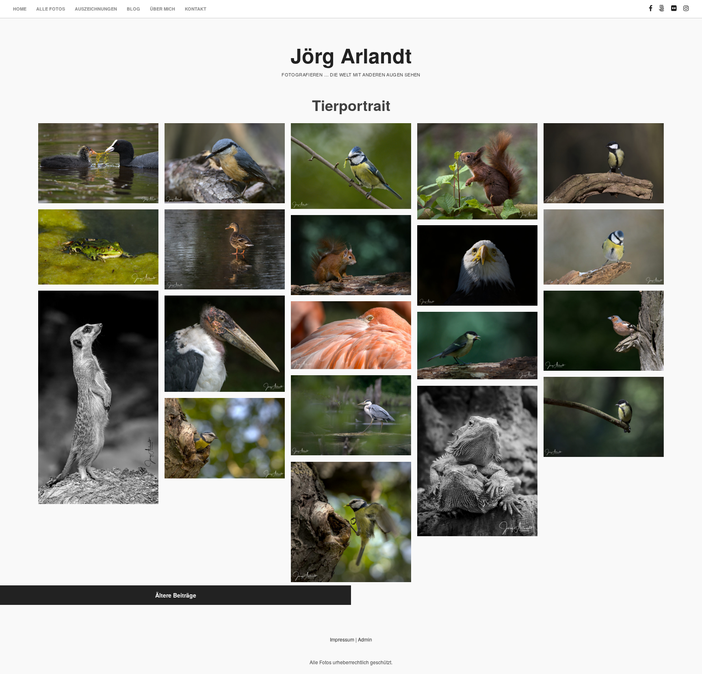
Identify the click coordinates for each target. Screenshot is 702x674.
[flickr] (674, 4)
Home (19, 9)
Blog (133, 9)
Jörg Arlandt (351, 55)
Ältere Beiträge (175, 595)
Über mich (162, 9)
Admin (365, 639)
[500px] (661, 4)
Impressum (342, 639)
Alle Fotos (50, 9)
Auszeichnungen (96, 9)
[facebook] (650, 4)
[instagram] (686, 4)
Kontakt (195, 9)
